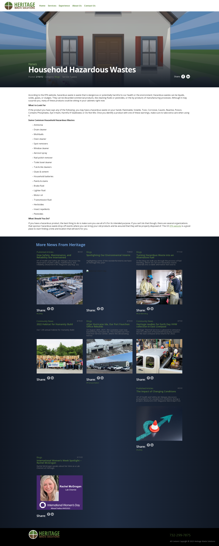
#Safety (40, 313)
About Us (77, 5)
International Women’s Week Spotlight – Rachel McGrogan (59, 461)
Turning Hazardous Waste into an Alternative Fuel (155, 256)
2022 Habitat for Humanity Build (55, 324)
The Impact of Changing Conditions (156, 391)
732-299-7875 (180, 535)
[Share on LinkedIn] (52, 308)
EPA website (175, 226)
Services (52, 5)
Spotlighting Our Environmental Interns (108, 255)
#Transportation (92, 383)
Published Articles (45, 252)
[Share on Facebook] (48, 308)
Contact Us (89, 5)
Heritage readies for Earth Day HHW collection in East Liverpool (156, 325)
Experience (64, 5)
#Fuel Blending (142, 313)
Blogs (57, 77)
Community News (45, 321)
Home (42, 5)
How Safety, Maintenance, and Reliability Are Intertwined (54, 256)
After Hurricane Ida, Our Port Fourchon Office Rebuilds (108, 325)
